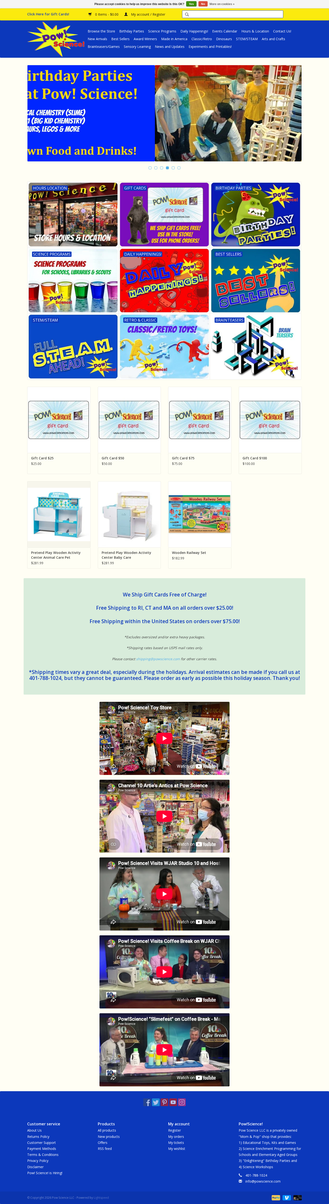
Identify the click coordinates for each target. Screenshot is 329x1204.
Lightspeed (101, 1198)
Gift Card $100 (255, 458)
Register (174, 1130)
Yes (191, 4)
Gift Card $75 (183, 458)
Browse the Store (101, 31)
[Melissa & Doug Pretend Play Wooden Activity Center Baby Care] (129, 514)
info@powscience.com (263, 1181)
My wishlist (176, 1148)
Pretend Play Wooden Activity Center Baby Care (126, 555)
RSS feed (105, 1148)
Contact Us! (282, 31)
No (203, 4)
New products (109, 1136)
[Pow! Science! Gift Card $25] (59, 420)
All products (107, 1130)
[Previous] (36, 113)
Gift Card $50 (113, 458)
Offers (102, 1142)
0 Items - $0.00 (106, 14)
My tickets (176, 1142)
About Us (34, 1130)
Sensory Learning (137, 46)
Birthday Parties (131, 31)
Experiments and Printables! (210, 46)
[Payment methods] (275, 1197)
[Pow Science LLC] (56, 38)
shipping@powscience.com (158, 659)
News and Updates (169, 46)
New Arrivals (97, 39)
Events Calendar (224, 31)
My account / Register (147, 14)
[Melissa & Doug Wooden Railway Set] (199, 514)
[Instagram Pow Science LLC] (182, 1102)
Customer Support (41, 1142)
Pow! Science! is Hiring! (44, 1173)
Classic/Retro (201, 39)
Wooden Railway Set (189, 552)
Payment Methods (41, 1148)
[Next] (292, 113)
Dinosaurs (224, 39)
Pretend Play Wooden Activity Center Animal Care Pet (56, 555)
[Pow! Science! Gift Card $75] (199, 420)
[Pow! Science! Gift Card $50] (129, 420)
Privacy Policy (37, 1160)
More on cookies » (222, 4)
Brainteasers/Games (104, 46)
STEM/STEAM (247, 39)
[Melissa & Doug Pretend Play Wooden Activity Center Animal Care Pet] (59, 514)
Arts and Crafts (273, 39)
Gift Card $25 (42, 458)
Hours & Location (255, 31)
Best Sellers (120, 39)
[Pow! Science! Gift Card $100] (270, 420)
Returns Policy (38, 1136)
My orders (176, 1136)
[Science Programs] (164, 113)
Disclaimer (35, 1167)
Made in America (174, 39)
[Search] (187, 14)
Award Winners (145, 39)
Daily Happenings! (194, 31)
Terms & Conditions (43, 1154)
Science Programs (162, 31)
